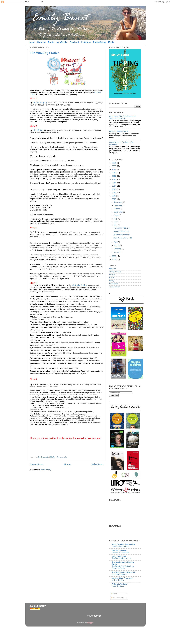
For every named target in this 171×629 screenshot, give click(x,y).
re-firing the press (118, 580)
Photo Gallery (99, 42)
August (117, 215)
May (116, 225)
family (111, 281)
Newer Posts (37, 464)
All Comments (118, 598)
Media (111, 42)
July (116, 219)
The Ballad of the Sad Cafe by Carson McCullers (123, 567)
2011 (114, 196)
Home (31, 42)
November (118, 205)
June (116, 222)
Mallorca (112, 269)
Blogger (90, 623)
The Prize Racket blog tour (121, 558)
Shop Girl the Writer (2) (123, 238)
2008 (114, 259)
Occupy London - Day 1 (118, 131)
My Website (62, 42)
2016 (114, 179)
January (117, 252)
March (117, 245)
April (116, 242)
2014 (114, 186)
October (117, 209)
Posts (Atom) (46, 470)
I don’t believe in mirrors (120, 546)
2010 (114, 199)
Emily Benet (43, 457)
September (118, 212)
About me (41, 42)
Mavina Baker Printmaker (122, 578)
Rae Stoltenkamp (119, 550)
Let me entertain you (119, 574)
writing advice (114, 287)
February (118, 249)
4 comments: (62, 457)
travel (111, 278)
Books (51, 42)
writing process (115, 272)
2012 (114, 193)
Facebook (74, 42)
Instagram (86, 42)
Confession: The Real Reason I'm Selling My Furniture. (122, 117)
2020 (114, 166)
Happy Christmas (118, 586)
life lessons (113, 284)
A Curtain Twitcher (120, 584)
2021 (114, 163)
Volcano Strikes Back (122, 235)
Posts (114, 594)
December (118, 202)
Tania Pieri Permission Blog (123, 544)
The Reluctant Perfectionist (123, 572)
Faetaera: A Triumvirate (120, 552)
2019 (114, 169)
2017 (114, 176)
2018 (114, 173)
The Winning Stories (44, 53)
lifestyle (112, 275)
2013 (114, 189)
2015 (114, 183)
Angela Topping (40, 102)
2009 (114, 256)
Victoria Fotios (79, 285)
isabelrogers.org (119, 556)
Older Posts (97, 464)
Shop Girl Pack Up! (121, 231)
